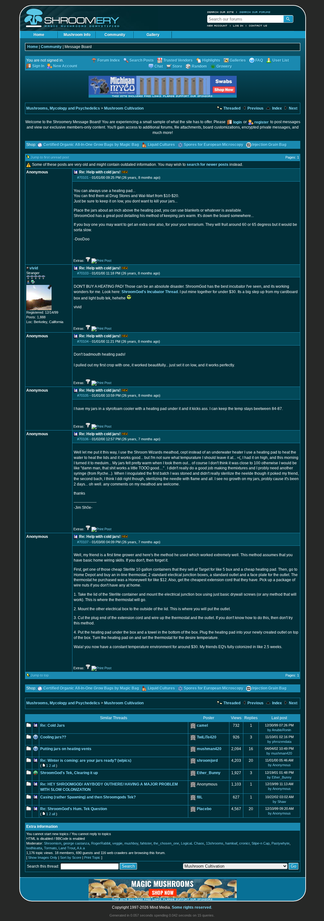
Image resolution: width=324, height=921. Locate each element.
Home (39, 35)
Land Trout (67, 848)
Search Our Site (220, 12)
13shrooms (214, 843)
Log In (238, 26)
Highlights (211, 60)
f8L (199, 797)
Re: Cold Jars (52, 725)
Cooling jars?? (53, 737)
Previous (255, 108)
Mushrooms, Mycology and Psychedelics (63, 108)
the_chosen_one (166, 843)
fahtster (146, 843)
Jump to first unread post (50, 157)
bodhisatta (34, 848)
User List (280, 60)
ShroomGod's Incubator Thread (150, 292)
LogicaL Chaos (192, 843)
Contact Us (258, 26)
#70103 (83, 273)
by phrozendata (279, 741)
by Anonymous (279, 765)
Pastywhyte (280, 843)
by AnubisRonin (279, 730)
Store (177, 66)
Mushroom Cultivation (124, 108)
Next (292, 108)
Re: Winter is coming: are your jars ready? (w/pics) (85, 760)
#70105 (83, 395)
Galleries (238, 60)
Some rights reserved (191, 907)
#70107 (83, 542)
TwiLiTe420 (206, 737)
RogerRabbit (100, 843)
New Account (217, 26)
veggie (117, 843)
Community (114, 35)
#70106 (83, 439)
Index (276, 108)
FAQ (259, 60)
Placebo (204, 809)
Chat (158, 66)
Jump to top (40, 675)
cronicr (244, 843)
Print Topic (92, 857)
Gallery (152, 35)
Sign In (38, 66)
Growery (224, 66)
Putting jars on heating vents (65, 749)
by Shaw (279, 802)
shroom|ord (207, 760)
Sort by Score (70, 857)
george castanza (76, 843)
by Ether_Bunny (279, 777)
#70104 (83, 341)
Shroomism (52, 843)
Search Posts (141, 60)
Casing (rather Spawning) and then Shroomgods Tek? (88, 797)
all (53, 766)
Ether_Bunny (209, 773)
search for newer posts (207, 164)
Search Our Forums (255, 12)
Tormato (50, 848)
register (261, 122)
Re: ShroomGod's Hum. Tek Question (73, 809)
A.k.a (81, 848)
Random (199, 66)
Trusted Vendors (178, 60)
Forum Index (108, 60)
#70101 (83, 177)
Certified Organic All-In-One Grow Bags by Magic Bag (91, 144)
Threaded (231, 108)
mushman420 (209, 749)
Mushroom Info (77, 35)
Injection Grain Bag (269, 144)
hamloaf (231, 843)
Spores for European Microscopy (213, 144)
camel (202, 725)
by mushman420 (279, 753)
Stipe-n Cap (261, 843)
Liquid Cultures (161, 144)
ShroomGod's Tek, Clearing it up (69, 773)
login (237, 122)
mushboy (131, 843)
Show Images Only (42, 857)
